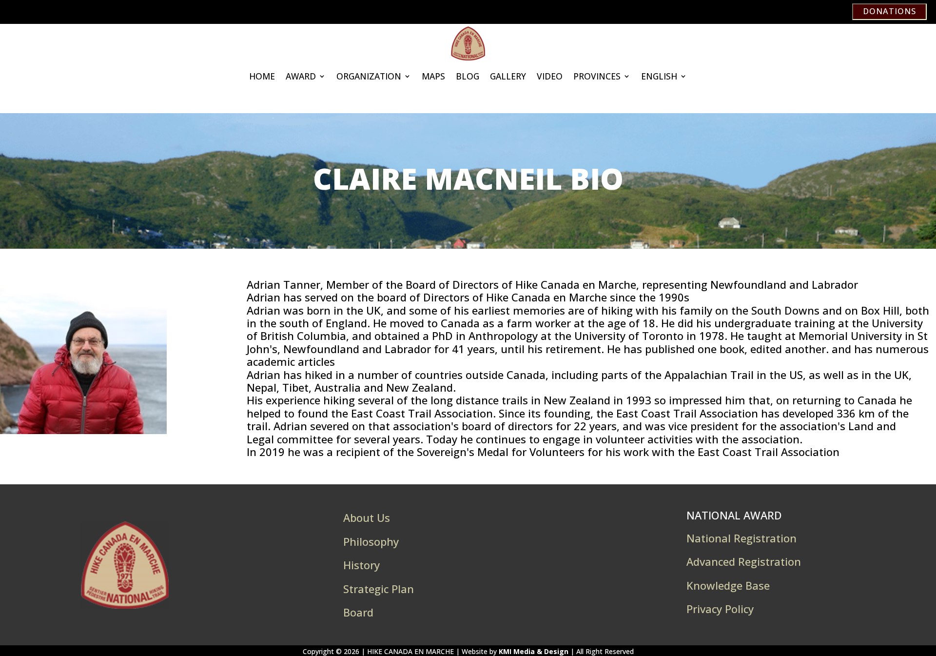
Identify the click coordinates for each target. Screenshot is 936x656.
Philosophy (371, 541)
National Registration (741, 538)
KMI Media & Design (533, 651)
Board (358, 612)
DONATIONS (889, 11)
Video (550, 76)
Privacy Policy (720, 608)
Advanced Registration (743, 561)
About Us (366, 517)
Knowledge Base (728, 585)
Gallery (508, 76)
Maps (433, 76)
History (361, 564)
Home (262, 76)
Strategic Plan (378, 588)
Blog (467, 76)
